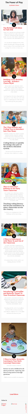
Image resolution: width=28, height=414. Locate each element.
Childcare (12, 245)
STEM (13, 37)
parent (16, 37)
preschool (16, 193)
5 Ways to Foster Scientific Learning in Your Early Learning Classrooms (13, 361)
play (14, 133)
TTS (10, 139)
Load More (14, 394)
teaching (21, 197)
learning (6, 133)
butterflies (20, 298)
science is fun (14, 89)
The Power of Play (14, 2)
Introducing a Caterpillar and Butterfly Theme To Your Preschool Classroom (14, 293)
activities (19, 138)
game (16, 34)
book (20, 304)
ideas (19, 34)
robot (5, 138)
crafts (9, 87)
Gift (8, 32)
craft (21, 86)
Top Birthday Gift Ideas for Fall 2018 (12, 29)
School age (12, 247)
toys (8, 37)
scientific (7, 35)
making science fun (10, 196)
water (6, 251)
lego (22, 34)
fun (17, 90)
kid (10, 37)
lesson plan (7, 299)
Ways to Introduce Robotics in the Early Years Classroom (11, 188)
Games (5, 32)
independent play (19, 38)
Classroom (18, 245)
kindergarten (11, 199)
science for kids (9, 135)
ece (5, 193)
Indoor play (13, 32)
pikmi (16, 87)
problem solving (14, 35)
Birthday (18, 32)
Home (16, 247)
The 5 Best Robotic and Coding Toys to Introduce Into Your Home (13, 129)
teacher (6, 199)
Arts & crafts (8, 86)
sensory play (7, 90)
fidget (5, 87)
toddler (9, 254)
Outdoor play (11, 34)
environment (15, 304)
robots (18, 133)
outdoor (16, 248)
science (22, 133)
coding (11, 133)
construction (10, 38)
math (12, 136)
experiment (21, 90)
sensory (21, 35)
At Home (7, 245)
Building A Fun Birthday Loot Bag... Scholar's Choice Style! (13, 81)
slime (5, 37)
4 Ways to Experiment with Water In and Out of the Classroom (13, 241)
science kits (21, 87)
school (20, 199)
